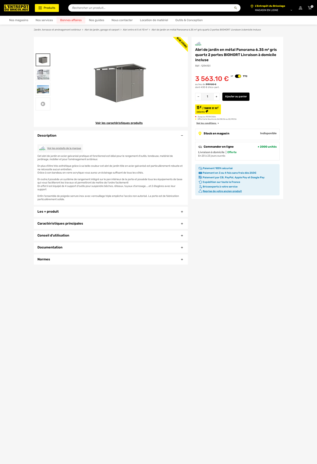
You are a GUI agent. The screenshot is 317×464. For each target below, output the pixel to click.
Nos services (44, 20)
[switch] (238, 76)
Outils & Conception (189, 20)
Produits (49, 8)
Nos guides (96, 20)
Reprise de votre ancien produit (222, 191)
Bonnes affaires (71, 20)
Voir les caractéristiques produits (119, 123)
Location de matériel (154, 20)
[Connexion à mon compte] (300, 8)
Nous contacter (122, 20)
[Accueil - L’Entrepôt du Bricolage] (16, 7)
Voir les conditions (206, 123)
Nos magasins (18, 20)
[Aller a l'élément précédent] (43, 51)
